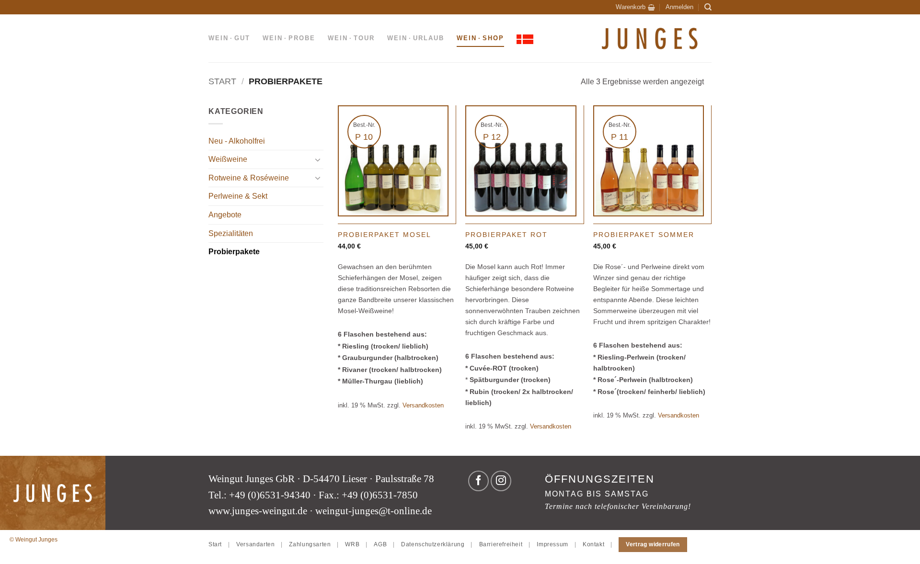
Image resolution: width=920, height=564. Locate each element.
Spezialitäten (230, 233)
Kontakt (593, 544)
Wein (229, 38)
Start (222, 81)
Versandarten (255, 544)
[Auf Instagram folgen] (501, 481)
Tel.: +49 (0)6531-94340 (259, 494)
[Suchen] (708, 7)
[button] (635, 7)
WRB (352, 544)
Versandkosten (423, 405)
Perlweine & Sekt (237, 196)
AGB (380, 544)
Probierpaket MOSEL (384, 234)
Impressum (552, 544)
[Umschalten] (317, 159)
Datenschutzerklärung (432, 544)
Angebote (225, 215)
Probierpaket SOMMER (643, 234)
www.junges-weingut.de (257, 510)
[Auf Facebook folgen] (478, 481)
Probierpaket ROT (506, 234)
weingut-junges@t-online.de (373, 510)
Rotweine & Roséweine (248, 178)
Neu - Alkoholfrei (236, 141)
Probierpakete (234, 252)
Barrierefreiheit (501, 544)
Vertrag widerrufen (652, 544)
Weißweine (227, 159)
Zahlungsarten (310, 544)
